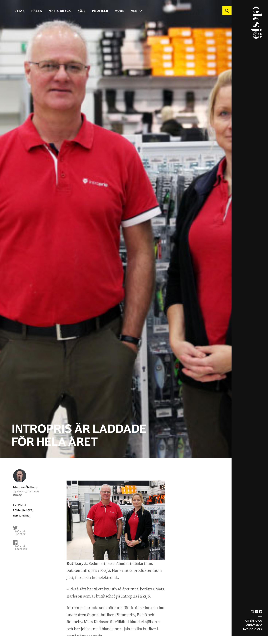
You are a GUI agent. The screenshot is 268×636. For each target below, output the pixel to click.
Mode (119, 11)
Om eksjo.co (253, 620)
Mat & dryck (60, 11)
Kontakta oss (252, 628)
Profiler (100, 11)
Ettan (20, 11)
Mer (134, 11)
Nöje (81, 11)
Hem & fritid (21, 515)
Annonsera (254, 624)
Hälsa (36, 11)
